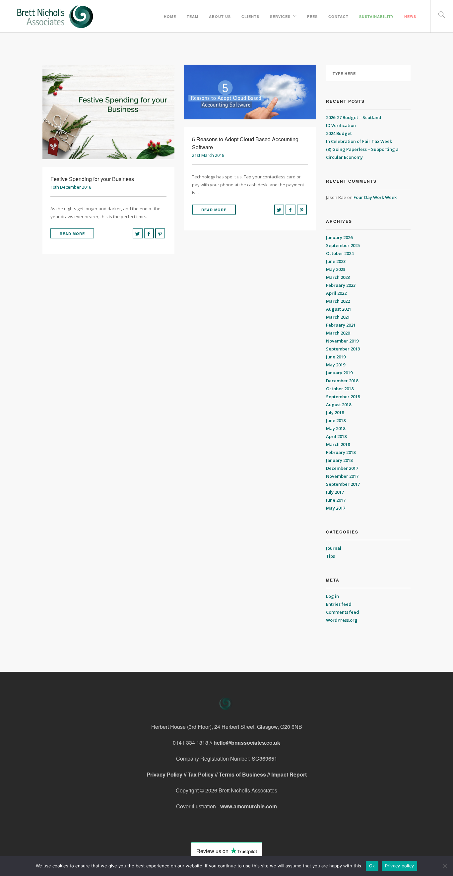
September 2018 (343, 397)
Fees (312, 16)
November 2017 (342, 476)
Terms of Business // (245, 774)
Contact (338, 16)
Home (170, 16)
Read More (72, 233)
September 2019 (343, 349)
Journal (333, 548)
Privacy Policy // (167, 774)
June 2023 (336, 261)
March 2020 (338, 333)
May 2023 (335, 269)
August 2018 (338, 404)
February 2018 (341, 452)
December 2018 (342, 381)
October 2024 (340, 253)
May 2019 (335, 365)
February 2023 (341, 285)
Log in (332, 596)
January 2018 (339, 460)
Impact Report (289, 774)
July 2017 (335, 492)
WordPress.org (341, 620)
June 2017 (336, 500)
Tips (330, 556)
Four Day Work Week (375, 197)
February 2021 (341, 325)
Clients (250, 16)
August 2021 (338, 309)
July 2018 (335, 412)
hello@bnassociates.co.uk (247, 742)
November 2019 (342, 341)
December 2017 (342, 468)
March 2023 (338, 277)
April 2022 (336, 293)
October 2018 (340, 389)
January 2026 (339, 237)
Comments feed (342, 612)
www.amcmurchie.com (248, 806)
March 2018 (338, 444)
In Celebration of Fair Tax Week (359, 141)
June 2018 (336, 420)
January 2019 (339, 373)
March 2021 (338, 317)
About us (220, 16)
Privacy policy (399, 865)
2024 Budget (339, 133)
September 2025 (343, 245)
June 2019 (336, 357)
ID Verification (341, 125)
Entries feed (339, 604)
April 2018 (336, 436)
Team (192, 16)
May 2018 (335, 428)
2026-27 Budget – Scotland (353, 117)
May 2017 (335, 508)
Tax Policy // (203, 774)
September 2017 (343, 484)
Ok (372, 865)
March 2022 (338, 301)
